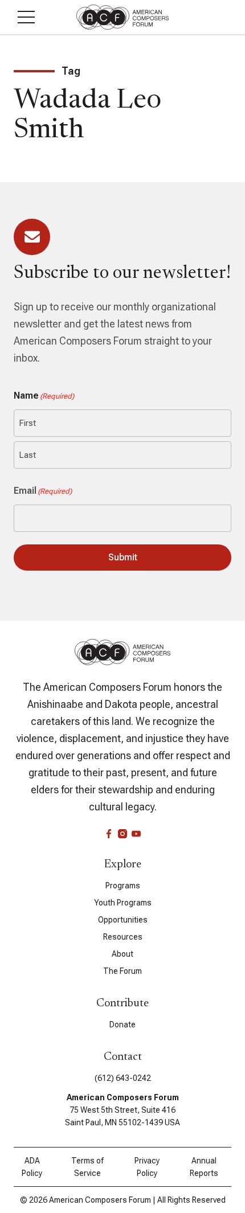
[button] (26, 17)
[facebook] (108, 833)
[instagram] (122, 833)
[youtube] (136, 833)
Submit (122, 557)
